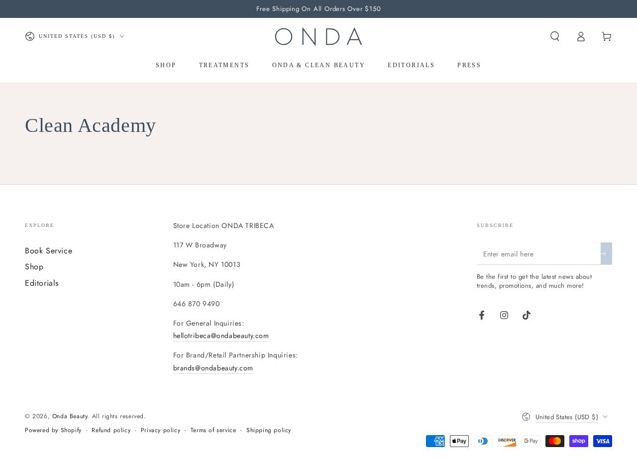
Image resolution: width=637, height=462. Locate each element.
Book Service (48, 250)
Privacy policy (160, 430)
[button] (555, 36)
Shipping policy (268, 430)
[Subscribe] (606, 253)
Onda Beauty (70, 416)
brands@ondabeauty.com (213, 368)
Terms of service (213, 430)
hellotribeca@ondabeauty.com (221, 336)
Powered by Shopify (53, 430)
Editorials (42, 283)
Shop (34, 266)
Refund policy (111, 430)
